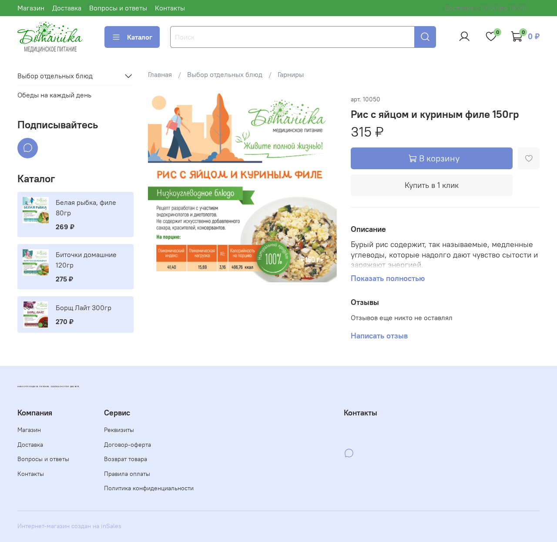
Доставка (66, 7)
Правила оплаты (127, 474)
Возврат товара (125, 459)
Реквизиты (119, 430)
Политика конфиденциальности (149, 488)
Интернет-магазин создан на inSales (69, 526)
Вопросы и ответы (118, 7)
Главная (160, 74)
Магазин (30, 7)
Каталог (139, 37)
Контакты (170, 7)
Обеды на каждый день (54, 95)
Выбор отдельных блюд (224, 74)
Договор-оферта (127, 444)
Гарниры (291, 74)
